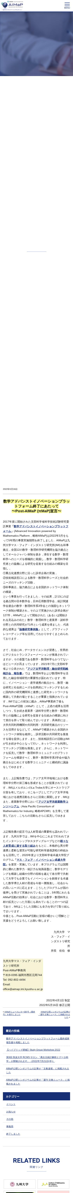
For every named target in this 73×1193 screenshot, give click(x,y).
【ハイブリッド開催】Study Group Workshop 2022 (33, 1050)
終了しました (13, 1134)
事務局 (9, 1126)
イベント (11, 1104)
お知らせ (11, 1111)
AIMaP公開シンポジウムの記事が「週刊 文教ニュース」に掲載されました (54, 1014)
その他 (9, 1119)
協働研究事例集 (28, 629)
